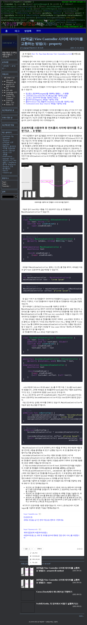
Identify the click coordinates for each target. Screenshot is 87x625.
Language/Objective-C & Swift (32, 48)
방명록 (27, 31)
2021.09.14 (77, 571)
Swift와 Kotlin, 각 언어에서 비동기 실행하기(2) (57, 604)
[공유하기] (29, 548)
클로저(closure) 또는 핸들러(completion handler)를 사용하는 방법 (50, 102)
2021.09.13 (77, 594)
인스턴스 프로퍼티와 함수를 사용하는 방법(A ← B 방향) (46, 98)
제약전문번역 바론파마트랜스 (36, 532)
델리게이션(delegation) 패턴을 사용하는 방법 (42, 100)
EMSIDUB (28, 517)
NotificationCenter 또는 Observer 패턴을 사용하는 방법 (46, 104)
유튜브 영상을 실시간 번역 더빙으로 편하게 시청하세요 (43, 520)
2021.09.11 (77, 606)
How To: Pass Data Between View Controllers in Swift (52, 54)
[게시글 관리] (32, 548)
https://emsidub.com (31, 514)
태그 (17, 31)
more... (81, 616)
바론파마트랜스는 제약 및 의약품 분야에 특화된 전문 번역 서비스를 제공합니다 (51, 536)
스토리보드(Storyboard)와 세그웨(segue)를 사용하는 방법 (46, 96)
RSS (38, 30)
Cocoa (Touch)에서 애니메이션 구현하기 (54, 592)
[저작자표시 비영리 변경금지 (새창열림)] (80, 549)
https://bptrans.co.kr (31, 529)
